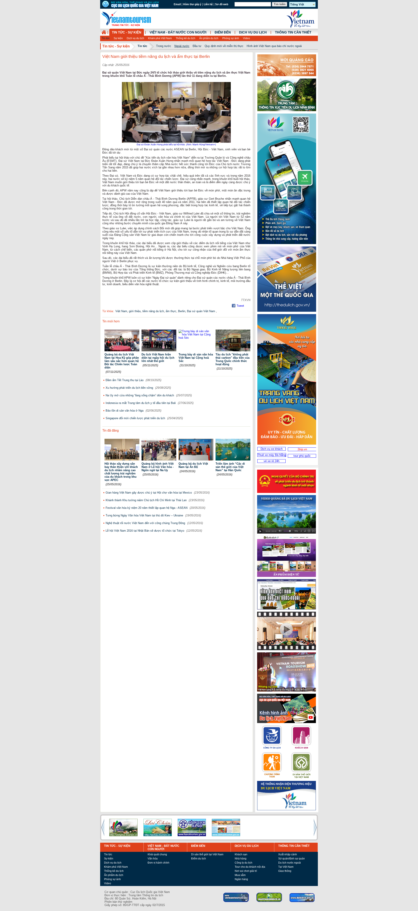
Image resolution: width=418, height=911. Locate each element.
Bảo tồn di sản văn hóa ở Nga (124, 410)
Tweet (240, 305)
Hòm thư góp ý (192, 4)
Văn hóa (153, 858)
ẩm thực (171, 311)
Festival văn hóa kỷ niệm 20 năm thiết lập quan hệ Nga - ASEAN (146, 507)
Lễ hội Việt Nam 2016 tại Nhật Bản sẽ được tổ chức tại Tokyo (145, 530)
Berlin (181, 311)
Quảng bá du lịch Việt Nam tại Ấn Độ (193, 465)
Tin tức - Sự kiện (126, 32)
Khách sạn (241, 854)
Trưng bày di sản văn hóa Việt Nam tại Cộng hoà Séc (196, 358)
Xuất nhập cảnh (287, 854)
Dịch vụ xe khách (272, 448)
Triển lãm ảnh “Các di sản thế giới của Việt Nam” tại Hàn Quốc (230, 467)
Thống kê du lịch (185, 38)
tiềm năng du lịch (153, 311)
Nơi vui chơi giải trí (246, 870)
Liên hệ (208, 4)
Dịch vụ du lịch (135, 38)
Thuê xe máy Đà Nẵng (272, 455)
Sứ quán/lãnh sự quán (291, 858)
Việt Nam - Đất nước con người (178, 32)
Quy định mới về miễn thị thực (224, 46)
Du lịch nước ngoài (289, 862)
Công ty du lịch (243, 862)
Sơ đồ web (221, 4)
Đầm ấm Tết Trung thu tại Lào (124, 380)
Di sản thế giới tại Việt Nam (207, 854)
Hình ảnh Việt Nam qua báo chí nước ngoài (274, 46)
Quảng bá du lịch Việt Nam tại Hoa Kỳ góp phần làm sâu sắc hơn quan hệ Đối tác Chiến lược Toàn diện (121, 361)
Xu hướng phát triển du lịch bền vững (129, 387)
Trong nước (163, 46)
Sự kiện (118, 38)
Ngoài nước (181, 46)
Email (177, 4)
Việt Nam (121, 311)
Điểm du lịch (198, 858)
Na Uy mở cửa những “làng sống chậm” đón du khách (140, 395)
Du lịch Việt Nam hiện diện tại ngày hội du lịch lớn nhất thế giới (158, 358)
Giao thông (284, 870)
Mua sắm (240, 875)
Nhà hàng (240, 858)
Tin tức (106, 38)
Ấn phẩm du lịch (208, 38)
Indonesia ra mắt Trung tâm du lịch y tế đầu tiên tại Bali (141, 403)
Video (246, 38)
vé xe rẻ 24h (271, 461)
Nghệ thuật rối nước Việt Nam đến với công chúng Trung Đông (145, 523)
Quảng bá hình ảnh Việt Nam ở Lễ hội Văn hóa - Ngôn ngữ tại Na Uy (158, 467)
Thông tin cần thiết (293, 32)
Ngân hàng (241, 879)
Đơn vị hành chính (158, 862)
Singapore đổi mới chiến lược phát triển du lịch (135, 418)
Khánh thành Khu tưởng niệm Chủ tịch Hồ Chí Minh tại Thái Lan (146, 500)
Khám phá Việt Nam (160, 38)
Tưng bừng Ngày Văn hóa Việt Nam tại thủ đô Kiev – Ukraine (144, 515)
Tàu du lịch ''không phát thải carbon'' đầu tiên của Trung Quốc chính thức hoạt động (232, 359)
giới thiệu (135, 311)
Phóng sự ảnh (230, 38)
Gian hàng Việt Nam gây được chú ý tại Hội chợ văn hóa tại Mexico (149, 492)
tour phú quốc (302, 455)
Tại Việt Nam (285, 866)
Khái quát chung (157, 854)
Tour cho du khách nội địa (250, 866)
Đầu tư (197, 46)
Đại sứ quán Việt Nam (201, 311)
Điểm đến (223, 32)
